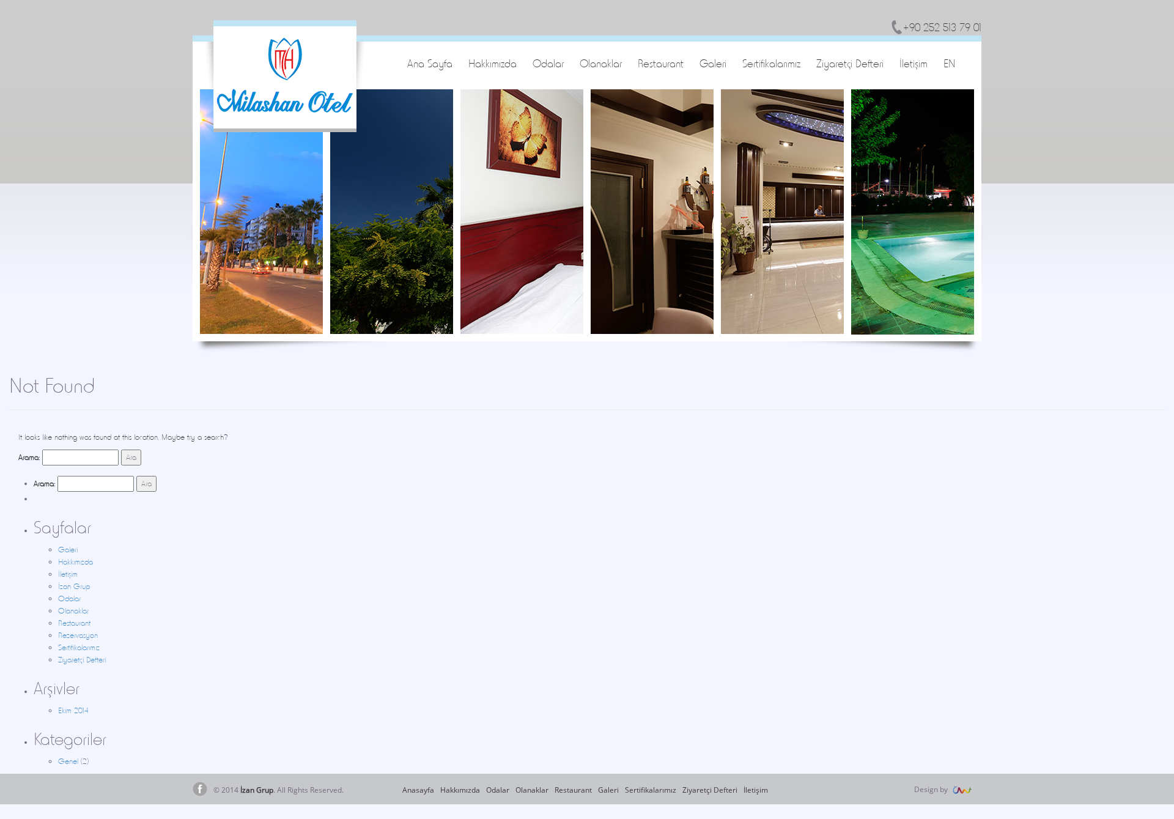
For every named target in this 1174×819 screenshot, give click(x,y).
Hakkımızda (492, 63)
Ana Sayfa (429, 63)
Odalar (548, 63)
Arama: (29, 457)
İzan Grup (74, 586)
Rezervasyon (78, 635)
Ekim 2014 (73, 710)
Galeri (713, 63)
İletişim (913, 63)
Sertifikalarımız (771, 63)
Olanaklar (601, 63)
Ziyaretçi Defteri (850, 63)
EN (949, 63)
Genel (68, 761)
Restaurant (661, 63)
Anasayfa (418, 790)
